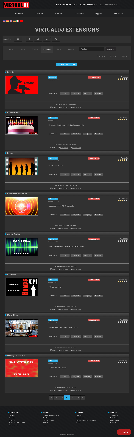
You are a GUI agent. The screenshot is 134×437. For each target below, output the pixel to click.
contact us (80, 418)
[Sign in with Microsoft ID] (38, 39)
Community (79, 13)
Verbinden (118, 13)
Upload (125, 56)
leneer (125, 77)
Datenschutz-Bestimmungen (86, 420)
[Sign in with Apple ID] (47, 39)
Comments (64, 107)
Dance (10, 153)
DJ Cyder (124, 117)
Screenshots (13, 425)
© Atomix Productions (67, 435)
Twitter (113, 422)
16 (62, 398)
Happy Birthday (13, 113)
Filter (112, 56)
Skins (23, 49)
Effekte (35, 49)
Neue (11, 49)
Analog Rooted (13, 234)
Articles (45, 422)
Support (98, 13)
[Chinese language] (21, 21)
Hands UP (11, 275)
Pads (59, 49)
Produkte (19, 13)
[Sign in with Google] (56, 39)
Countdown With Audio (17, 194)
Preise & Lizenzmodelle (17, 422)
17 (67, 398)
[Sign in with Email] (18, 39)
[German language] (14, 21)
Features (12, 420)
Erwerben (59, 13)
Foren (45, 425)
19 (78, 398)
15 (56, 398)
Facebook (114, 416)
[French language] (11, 21)
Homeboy (124, 198)
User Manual (47, 418)
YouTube (114, 418)
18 (72, 398)
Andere (71, 49)
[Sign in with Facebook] (29, 39)
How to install (76, 107)
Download (39, 13)
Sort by (100, 56)
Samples (47, 49)
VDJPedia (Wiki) (48, 420)
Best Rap (11, 72)
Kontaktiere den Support (51, 416)
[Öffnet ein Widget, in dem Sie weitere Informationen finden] (124, 432)
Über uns (79, 416)
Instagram (115, 420)
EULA (78, 422)
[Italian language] (17, 21)
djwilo (125, 158)
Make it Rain (12, 315)
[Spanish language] (7, 21)
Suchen (110, 49)
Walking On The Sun (16, 356)
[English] (4, 21)
